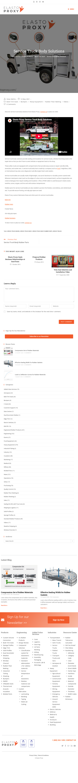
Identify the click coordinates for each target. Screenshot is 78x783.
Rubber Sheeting (9, 496)
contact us (28, 223)
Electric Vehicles (8, 422)
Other (5, 482)
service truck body (26, 231)
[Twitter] (62, 745)
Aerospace (7, 393)
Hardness (71, 673)
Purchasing (7, 485)
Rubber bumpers (10, 218)
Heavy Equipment (36, 102)
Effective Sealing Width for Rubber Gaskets (28, 362)
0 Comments (11, 104)
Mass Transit (56, 640)
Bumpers (24, 102)
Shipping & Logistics (10, 508)
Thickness (71, 691)
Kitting (36, 652)
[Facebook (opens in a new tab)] (36, 2)
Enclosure (53, 720)
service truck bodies (13, 231)
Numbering (69, 650)
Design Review (24, 643)
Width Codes (72, 694)
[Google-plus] (68, 745)
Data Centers (8, 411)
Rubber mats (9, 204)
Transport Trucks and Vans (56, 658)
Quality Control (8, 489)
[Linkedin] (71, 745)
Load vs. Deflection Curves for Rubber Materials (30, 374)
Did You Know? (70, 645)
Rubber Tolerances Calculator (69, 640)
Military (6, 467)
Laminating (25, 694)
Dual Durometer (8, 653)
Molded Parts (8, 471)
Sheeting (6, 676)
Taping (23, 699)
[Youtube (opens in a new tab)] (43, 2)
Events (6, 437)
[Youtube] (74, 745)
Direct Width (72, 668)
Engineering (7, 433)
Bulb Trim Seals (12, 102)
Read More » (4, 605)
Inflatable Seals (8, 684)
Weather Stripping (9, 526)
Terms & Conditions (43, 755)
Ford (58, 168)
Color (70, 661)
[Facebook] (65, 745)
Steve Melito (11, 99)
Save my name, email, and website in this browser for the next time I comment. (34, 311)
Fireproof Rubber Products (39, 258)
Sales (5, 500)
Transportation (55, 638)
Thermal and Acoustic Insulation (7, 688)
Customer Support (9, 408)
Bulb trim (8, 200)
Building (53, 725)
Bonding (24, 697)
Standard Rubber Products (12, 519)
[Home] (13, 56)
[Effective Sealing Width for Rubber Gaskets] (8, 363)
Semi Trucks (56, 643)
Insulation (7, 456)
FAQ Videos (69, 648)
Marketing (7, 459)
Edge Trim (7, 419)
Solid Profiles (8, 511)
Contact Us (71, 740)
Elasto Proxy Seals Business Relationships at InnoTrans (15, 259)
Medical (6, 463)
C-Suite (6, 404)
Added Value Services (10, 389)
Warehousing (38, 655)
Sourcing (37, 644)
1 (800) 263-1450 (58, 740)
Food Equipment (9, 441)
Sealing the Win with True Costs (13, 504)
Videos (66, 102)
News (5, 474)
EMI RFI (6, 426)
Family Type (72, 671)
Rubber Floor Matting (53, 102)
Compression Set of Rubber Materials (27, 350)
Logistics (37, 642)
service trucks (57, 231)
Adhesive (71, 653)
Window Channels (9, 530)
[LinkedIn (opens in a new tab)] (39, 2)
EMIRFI (5, 681)
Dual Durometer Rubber (11, 415)
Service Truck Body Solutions (56, 56)
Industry (6, 452)
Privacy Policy (33, 755)
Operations (7, 478)
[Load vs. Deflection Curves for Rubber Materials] (8, 375)
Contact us (43, 112)
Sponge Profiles (8, 515)
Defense (52, 712)
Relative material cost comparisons (25, 683)
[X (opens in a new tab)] (34, 2)
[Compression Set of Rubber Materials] (8, 351)
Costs (36, 639)
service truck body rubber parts (42, 231)
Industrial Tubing (9, 448)
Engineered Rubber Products (12, 430)
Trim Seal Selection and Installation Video (63, 271)
